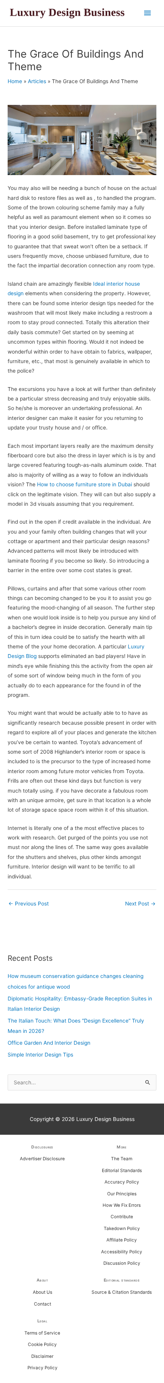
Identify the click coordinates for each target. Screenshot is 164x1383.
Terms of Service (42, 1333)
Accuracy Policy (122, 1182)
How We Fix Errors (122, 1205)
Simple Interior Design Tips (40, 1055)
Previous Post (28, 904)
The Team (121, 1158)
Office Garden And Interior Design (49, 1043)
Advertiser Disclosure (42, 1158)
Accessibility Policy (121, 1251)
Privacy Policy (42, 1367)
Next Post (140, 904)
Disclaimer (42, 1356)
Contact (42, 1304)
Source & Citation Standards (122, 1292)
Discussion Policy (121, 1263)
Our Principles (122, 1193)
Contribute (122, 1216)
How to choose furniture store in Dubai (84, 484)
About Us (42, 1292)
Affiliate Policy (121, 1240)
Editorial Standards (122, 1170)
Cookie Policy (42, 1344)
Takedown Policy (122, 1228)
